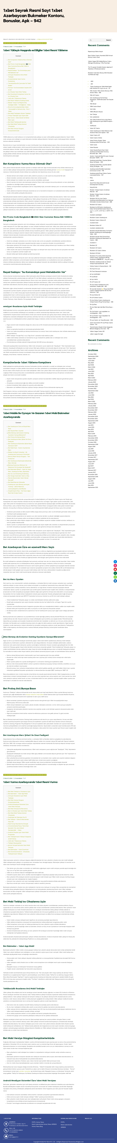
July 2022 (90, 393)
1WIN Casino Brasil (95, 106)
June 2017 (91, 463)
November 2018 (92, 440)
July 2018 (90, 448)
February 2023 (92, 380)
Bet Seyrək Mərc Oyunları (15, 430)
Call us (12, 1128)
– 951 (91, 84)
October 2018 (92, 442)
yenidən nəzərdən (24, 1071)
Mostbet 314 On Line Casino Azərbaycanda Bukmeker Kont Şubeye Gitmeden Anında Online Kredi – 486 (101, 200)
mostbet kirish (94, 222)
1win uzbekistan (94, 117)
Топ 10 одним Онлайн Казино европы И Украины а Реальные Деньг (100, 68)
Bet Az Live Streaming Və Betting (18, 473)
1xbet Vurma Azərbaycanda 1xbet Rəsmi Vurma (30, 782)
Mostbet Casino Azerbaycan (98, 217)
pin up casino (94, 279)
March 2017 (91, 468)
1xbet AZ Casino (95, 128)
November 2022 (93, 386)
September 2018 (93, 444)
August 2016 (91, 478)
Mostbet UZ (93, 245)
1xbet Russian (94, 147)
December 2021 (93, 408)
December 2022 (93, 384)
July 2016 (90, 481)
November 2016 (92, 474)
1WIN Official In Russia (96, 111)
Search (108, 40)
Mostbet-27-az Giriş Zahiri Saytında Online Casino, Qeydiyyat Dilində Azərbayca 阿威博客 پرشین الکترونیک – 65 (101, 257)
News (42, 1122)
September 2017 (93, 459)
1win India (93, 109)
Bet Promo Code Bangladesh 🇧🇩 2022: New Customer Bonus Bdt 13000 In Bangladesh (19, 66)
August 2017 (91, 461)
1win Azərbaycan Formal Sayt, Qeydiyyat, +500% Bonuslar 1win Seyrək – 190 (101, 99)
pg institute (19, 46)
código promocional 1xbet (45, 39)
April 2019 (91, 431)
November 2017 (92, 455)
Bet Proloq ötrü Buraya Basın (16, 437)
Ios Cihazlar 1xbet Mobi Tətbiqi (17, 92)
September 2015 (93, 487)
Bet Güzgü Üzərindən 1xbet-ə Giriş (18, 476)
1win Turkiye (93, 114)
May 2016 (91, 485)
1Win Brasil (93, 104)
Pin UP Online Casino (96, 297)
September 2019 (93, 420)
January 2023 (92, 382)
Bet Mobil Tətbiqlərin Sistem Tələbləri (19, 113)
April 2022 (91, 399)
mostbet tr (93, 242)
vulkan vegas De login (96, 334)
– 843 (91, 81)
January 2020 (92, 414)
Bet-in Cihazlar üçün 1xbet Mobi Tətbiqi (20, 811)
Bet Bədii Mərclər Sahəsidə (16, 482)
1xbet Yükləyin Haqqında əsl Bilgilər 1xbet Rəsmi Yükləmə (35, 50)
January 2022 (92, 405)
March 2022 (91, 401)
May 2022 (91, 397)
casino (92, 180)
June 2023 (91, 371)
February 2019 (92, 436)
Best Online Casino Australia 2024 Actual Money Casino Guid (100, 56)
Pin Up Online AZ (95, 295)
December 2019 (93, 416)
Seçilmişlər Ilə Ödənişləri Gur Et (17, 817)
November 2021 (92, 410)
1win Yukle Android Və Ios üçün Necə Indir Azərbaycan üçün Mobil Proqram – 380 (101, 121)
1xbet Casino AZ (95, 135)
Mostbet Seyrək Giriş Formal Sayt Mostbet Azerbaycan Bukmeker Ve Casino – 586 (100, 238)
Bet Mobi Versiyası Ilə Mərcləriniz (18, 808)
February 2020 (92, 412)
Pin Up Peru (93, 304)
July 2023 (90, 369)
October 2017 (92, 457)
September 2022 (93, 390)
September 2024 (93, 356)
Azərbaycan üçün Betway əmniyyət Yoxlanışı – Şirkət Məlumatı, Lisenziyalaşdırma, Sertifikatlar (18, 486)
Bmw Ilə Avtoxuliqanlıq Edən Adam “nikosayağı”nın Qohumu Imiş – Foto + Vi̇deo (19, 109)
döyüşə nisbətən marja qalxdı (35, 694)
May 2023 (91, 373)
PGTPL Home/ (36, 1122)
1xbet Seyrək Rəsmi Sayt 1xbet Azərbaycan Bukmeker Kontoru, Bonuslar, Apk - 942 (25, 43)
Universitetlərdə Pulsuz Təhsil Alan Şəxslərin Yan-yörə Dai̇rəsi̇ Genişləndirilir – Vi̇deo (18, 828)
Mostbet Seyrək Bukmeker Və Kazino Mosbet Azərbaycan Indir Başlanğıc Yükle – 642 (101, 232)
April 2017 (91, 466)
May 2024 (91, 362)
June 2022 (91, 395)
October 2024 (92, 354)
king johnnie (93, 187)
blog (91, 177)
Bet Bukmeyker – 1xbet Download (18, 849)
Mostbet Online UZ (95, 225)
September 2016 (93, 476)
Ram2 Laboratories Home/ (40, 1124)
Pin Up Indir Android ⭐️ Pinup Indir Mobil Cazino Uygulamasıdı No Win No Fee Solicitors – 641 (101, 290)
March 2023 (91, 377)
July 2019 (90, 425)
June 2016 (91, 483)
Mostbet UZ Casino (95, 248)
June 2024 (91, 360)
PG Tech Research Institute (98, 271)
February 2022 (92, 403)
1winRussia (93, 125)
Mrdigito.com (80, 1141)
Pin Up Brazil (93, 276)
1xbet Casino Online (96, 138)
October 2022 (92, 388)
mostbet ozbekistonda (97, 228)
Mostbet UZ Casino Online (98, 250)
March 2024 (91, 367)
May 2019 (91, 429)
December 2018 (93, 438)
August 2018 (91, 446)
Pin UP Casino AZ (95, 282)
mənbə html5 (60, 170)
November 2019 (92, 418)
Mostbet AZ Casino (95, 204)
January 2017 (92, 472)
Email (11, 1135)
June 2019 (91, 427)
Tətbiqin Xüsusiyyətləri (14, 843)
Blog (41, 1126)
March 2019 (91, 433)
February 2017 (92, 470)
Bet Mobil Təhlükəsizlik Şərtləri (17, 122)
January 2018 (92, 453)
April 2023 (91, 375)
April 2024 (91, 365)
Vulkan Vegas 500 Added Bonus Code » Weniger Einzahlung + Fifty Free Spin (100, 62)
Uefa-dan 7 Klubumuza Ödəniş (17, 98)
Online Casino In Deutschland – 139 (100, 266)
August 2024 (91, 358)
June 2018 (91, 451)
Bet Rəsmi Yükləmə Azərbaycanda (18, 100)
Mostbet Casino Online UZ (98, 220)
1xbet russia (93, 144)
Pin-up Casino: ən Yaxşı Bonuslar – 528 (101, 320)
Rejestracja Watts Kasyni (95, 51)
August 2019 (91, 423)
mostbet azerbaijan (96, 215)
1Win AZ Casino (94, 95)
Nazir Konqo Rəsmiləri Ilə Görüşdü (18, 824)
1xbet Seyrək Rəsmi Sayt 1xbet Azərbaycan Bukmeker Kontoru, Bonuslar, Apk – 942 (99, 152)
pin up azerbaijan (95, 274)
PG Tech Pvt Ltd (95, 269)
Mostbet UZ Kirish (95, 253)
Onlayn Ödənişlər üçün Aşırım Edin (18, 115)
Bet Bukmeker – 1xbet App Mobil (18, 793)
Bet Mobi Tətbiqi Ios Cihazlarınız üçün (19, 791)
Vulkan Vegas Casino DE (97, 331)
